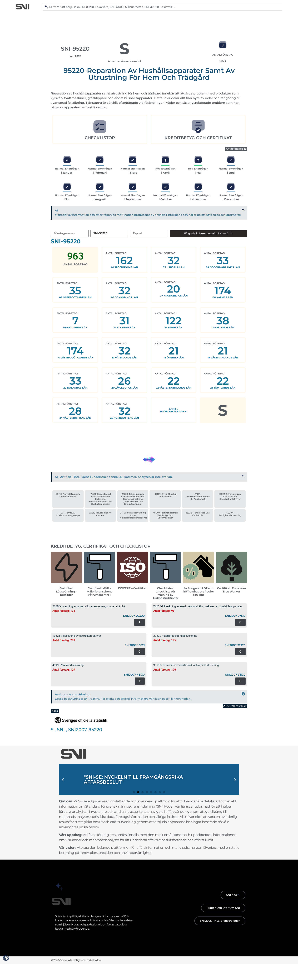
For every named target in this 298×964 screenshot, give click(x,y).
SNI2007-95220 (85, 729)
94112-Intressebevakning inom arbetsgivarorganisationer (133, 515)
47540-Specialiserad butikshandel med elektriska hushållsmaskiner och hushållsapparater (100, 499)
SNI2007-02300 (134, 615)
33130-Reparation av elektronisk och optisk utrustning (186, 665)
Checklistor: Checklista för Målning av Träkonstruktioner (165, 593)
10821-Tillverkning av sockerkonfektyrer (76, 635)
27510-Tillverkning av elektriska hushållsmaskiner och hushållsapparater (197, 606)
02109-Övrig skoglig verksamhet (165, 495)
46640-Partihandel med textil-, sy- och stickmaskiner (165, 515)
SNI (61, 729)
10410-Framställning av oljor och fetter (68, 495)
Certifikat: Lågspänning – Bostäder (66, 591)
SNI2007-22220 (235, 645)
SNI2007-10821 (135, 645)
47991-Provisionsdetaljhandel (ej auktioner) (198, 496)
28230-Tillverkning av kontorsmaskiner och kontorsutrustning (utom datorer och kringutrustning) (132, 499)
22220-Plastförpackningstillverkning (175, 635)
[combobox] (162, 7)
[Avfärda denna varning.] (243, 210)
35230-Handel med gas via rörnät (198, 513)
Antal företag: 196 (164, 669)
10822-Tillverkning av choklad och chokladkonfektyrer (230, 496)
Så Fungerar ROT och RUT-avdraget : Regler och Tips (198, 591)
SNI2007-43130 (134, 674)
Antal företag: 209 (63, 640)
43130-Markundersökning (68, 665)
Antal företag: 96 (163, 610)
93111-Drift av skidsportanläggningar (68, 513)
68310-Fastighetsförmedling (230, 513)
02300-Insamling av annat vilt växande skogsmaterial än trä (88, 606)
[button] (63, 780)
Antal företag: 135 (63, 610)
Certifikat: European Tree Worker (231, 590)
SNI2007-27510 (235, 615)
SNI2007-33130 (235, 674)
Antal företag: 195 (164, 640)
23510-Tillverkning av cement (100, 513)
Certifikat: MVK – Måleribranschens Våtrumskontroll (99, 591)
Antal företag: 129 (63, 669)
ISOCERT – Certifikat (132, 588)
